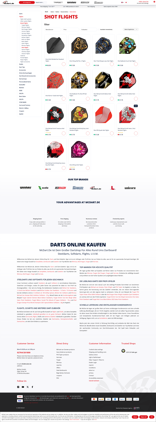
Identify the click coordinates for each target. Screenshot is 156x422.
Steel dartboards (61, 370)
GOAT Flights (25, 43)
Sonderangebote (68, 295)
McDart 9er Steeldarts (69, 288)
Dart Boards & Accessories (27, 76)
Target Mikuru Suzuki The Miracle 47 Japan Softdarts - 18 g (51, 300)
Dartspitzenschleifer (67, 319)
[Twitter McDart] (27, 387)
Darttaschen (21, 321)
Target (88, 261)
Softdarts (54, 283)
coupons (59, 375)
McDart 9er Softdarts (61, 293)
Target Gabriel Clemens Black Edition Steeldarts (37, 298)
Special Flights (25, 49)
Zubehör (56, 261)
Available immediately (106, 29)
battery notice (93, 355)
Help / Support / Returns (96, 360)
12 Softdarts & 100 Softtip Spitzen (43, 293)
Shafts (21, 64)
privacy (91, 373)
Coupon (21, 111)
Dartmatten (55, 319)
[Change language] (122, 2)
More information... (75, 419)
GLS (38, 398)
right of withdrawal (95, 357)
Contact (91, 375)
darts (20, 14)
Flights (21, 16)
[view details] (55, 50)
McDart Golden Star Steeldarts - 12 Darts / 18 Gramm (57, 290)
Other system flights (25, 21)
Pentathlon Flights (26, 35)
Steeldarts (42, 283)
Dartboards (47, 261)
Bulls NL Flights (26, 39)
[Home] (8, 2)
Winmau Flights (26, 27)
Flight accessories (25, 62)
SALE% (21, 93)
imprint (91, 365)
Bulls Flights (25, 41)
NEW (20, 90)
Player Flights (24, 59)
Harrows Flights (26, 33)
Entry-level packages (25, 73)
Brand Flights (24, 23)
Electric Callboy (24, 108)
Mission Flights (26, 45)
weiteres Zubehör (50, 316)
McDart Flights (25, 37)
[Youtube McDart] (23, 387)
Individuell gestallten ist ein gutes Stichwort (47, 314)
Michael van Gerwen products (65, 349)
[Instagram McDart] (18, 387)
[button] (144, 2)
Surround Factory (24, 105)
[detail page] (63, 64)
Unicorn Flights (26, 31)
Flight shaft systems (25, 19)
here (95, 419)
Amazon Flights (26, 53)
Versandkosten (35, 402)
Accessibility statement (96, 378)
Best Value (22, 96)
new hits (59, 365)
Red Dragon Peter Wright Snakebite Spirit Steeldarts (123, 294)
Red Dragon (81, 261)
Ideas (135, 417)
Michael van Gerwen (97, 287)
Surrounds (29, 316)
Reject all (143, 417)
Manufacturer (49, 29)
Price (65, 29)
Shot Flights (25, 47)
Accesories (22, 70)
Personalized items (25, 82)
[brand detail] (25, 188)
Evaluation (84, 29)
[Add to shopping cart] (88, 64)
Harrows (95, 261)
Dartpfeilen (39, 261)
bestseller (22, 85)
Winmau (74, 261)
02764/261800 (23, 352)
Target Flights (25, 25)
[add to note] (46, 36)
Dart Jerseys (23, 79)
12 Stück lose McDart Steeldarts (27, 290)
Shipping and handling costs (97, 352)
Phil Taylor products (62, 355)
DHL (68, 396)
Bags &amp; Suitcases (63, 373)
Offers (58, 368)
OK (152, 417)
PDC (57, 378)
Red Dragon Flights (27, 29)
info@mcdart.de (26, 364)
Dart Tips (22, 67)
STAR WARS (22, 102)
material (22, 55)
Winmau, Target (92, 273)
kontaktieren (103, 318)
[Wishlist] (130, 2)
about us (91, 370)
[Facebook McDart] (32, 387)
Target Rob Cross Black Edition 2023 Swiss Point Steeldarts (110, 299)
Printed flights (24, 57)
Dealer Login (93, 362)
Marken (21, 88)
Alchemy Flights (26, 51)
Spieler (21, 114)
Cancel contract (94, 381)
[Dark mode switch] (126, 2)
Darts (51, 259)
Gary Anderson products (64, 352)
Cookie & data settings (96, 349)
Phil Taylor (119, 287)
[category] (58, 2)
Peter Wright (108, 287)
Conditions (92, 368)
